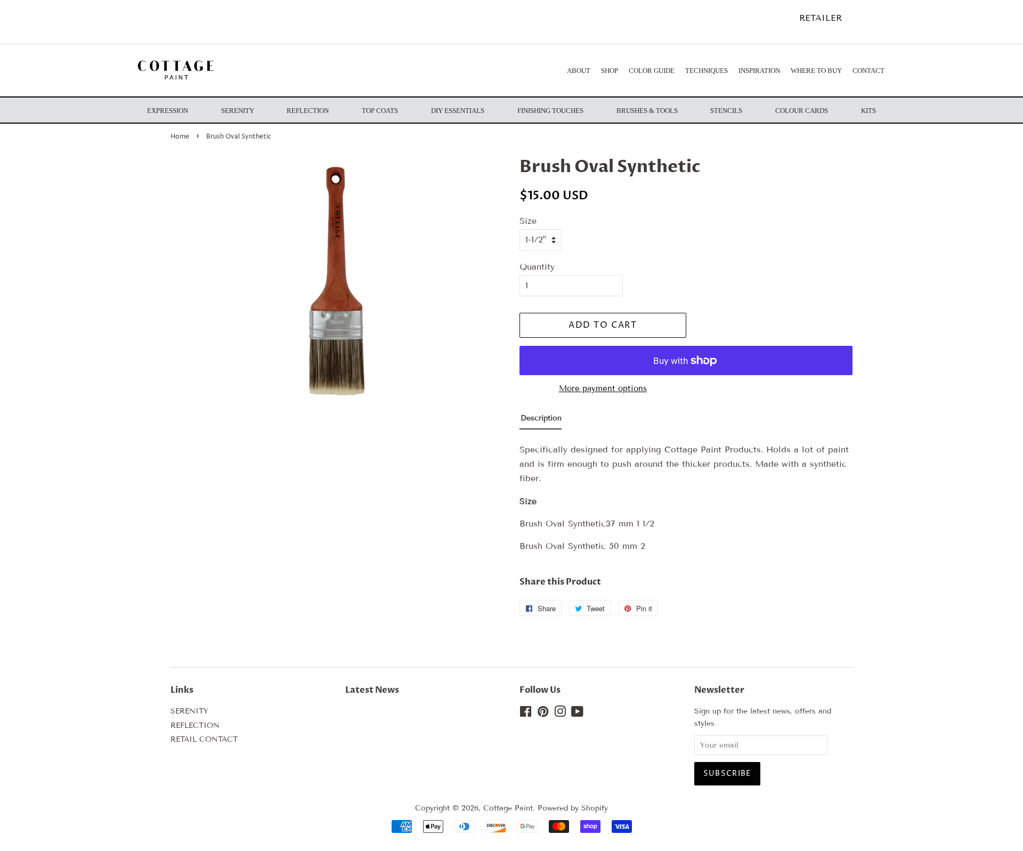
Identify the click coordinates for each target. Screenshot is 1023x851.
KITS (868, 111)
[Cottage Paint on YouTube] (577, 713)
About (578, 71)
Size (528, 221)
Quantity (537, 267)
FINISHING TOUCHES (550, 111)
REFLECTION (195, 725)
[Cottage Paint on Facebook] (525, 713)
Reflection (308, 111)
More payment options (603, 388)
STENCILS (726, 111)
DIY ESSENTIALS (457, 111)
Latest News (372, 690)
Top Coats (380, 111)
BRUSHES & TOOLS (647, 111)
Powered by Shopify (573, 808)
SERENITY (189, 711)
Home (179, 136)
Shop (609, 71)
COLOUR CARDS (801, 111)
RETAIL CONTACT (204, 739)
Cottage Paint (508, 808)
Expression (167, 111)
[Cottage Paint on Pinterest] (543, 713)
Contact (868, 71)
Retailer (820, 18)
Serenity (237, 111)
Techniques (706, 71)
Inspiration (759, 71)
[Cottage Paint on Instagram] (560, 713)
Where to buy (816, 71)
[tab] (540, 420)
